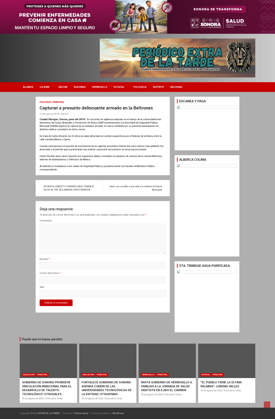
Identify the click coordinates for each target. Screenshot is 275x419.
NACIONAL (176, 87)
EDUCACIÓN (29, 375)
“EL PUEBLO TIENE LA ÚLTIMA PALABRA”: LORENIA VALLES (221, 384)
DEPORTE (158, 87)
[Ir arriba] (267, 404)
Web (42, 287)
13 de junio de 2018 (49, 114)
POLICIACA (140, 87)
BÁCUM (63, 87)
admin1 (65, 114)
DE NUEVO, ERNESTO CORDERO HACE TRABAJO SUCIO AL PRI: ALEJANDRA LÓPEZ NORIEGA (69, 188)
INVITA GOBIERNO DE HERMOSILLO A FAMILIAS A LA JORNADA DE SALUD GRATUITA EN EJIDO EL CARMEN (166, 386)
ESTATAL (119, 87)
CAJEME (44, 87)
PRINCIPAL (58, 102)
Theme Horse (81, 413)
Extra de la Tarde (54, 398)
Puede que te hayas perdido (42, 339)
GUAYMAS (80, 87)
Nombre (45, 259)
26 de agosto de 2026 (33, 398)
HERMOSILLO (99, 87)
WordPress (118, 413)
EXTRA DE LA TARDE (49, 413)
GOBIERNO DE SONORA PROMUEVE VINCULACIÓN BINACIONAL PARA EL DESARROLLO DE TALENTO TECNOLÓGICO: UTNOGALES (47, 388)
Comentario (46, 220)
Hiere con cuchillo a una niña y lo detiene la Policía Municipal (135, 188)
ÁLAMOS (28, 87)
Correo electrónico (50, 273)
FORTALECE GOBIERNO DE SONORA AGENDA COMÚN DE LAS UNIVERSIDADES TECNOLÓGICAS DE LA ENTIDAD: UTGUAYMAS (107, 388)
